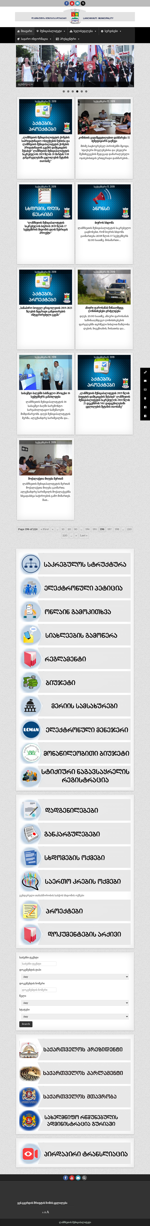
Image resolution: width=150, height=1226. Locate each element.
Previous (21, 65)
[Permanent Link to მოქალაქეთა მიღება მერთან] (45, 457)
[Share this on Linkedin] (67, 132)
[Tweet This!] (24, 132)
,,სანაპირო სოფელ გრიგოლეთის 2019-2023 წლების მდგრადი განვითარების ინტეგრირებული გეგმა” (45, 311)
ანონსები (104, 193)
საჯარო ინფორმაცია (34, 38)
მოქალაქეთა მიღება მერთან (45, 478)
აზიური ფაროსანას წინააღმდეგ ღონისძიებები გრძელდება (104, 309)
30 (75, 529)
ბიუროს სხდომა (104, 222)
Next (129, 65)
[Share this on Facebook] (35, 132)
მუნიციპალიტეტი (51, 31)
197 (109, 529)
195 (95, 529)
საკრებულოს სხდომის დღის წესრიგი (46, 193)
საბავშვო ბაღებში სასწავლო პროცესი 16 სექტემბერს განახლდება (45, 395)
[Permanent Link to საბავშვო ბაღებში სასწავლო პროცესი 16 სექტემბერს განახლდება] (45, 372)
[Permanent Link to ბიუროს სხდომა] (104, 202)
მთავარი (26, 31)
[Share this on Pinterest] (56, 132)
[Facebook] (66, 3)
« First (45, 529)
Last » (84, 535)
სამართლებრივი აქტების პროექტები (46, 108)
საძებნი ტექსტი (28, 957)
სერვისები (111, 31)
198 (117, 529)
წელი (22, 995)
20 (69, 529)
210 (129, 529)
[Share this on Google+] (45, 132)
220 (64, 535)
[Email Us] (77, 3)
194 (87, 529)
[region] (75, 66)
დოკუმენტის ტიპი (30, 969)
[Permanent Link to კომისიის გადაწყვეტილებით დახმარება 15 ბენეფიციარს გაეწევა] (104, 116)
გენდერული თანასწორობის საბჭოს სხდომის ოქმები (51, 895)
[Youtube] (72, 3)
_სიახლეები (104, 108)
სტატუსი (24, 1009)
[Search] (83, 3)
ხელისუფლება (83, 31)
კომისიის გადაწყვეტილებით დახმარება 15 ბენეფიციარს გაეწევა (104, 139)
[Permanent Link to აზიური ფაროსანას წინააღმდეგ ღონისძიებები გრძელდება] (104, 287)
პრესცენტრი (68, 38)
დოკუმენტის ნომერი (32, 983)
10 (63, 529)
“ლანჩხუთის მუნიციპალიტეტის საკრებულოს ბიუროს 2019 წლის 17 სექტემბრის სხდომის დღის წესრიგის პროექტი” (45, 227)
